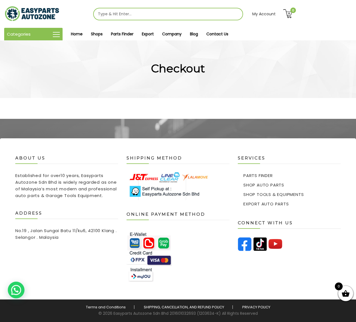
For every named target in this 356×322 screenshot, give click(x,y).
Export (148, 34)
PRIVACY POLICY (256, 307)
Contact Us (217, 34)
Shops (97, 34)
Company (172, 34)
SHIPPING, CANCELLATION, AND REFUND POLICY (184, 307)
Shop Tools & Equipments (273, 194)
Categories (19, 34)
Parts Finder (122, 34)
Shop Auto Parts (263, 185)
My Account (264, 14)
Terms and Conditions (106, 307)
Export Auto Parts (266, 204)
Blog (194, 34)
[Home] (32, 14)
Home (77, 34)
